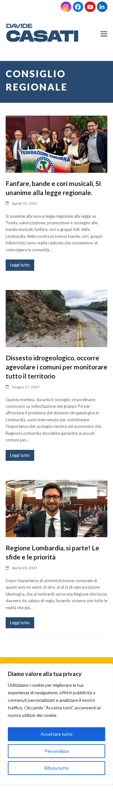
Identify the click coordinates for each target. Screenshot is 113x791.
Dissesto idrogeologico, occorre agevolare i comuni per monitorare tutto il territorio (56, 367)
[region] (56, 725)
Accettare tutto (57, 734)
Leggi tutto (20, 264)
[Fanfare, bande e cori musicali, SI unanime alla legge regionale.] (56, 143)
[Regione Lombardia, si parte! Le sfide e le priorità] (56, 507)
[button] (103, 34)
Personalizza (57, 751)
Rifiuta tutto (56, 768)
